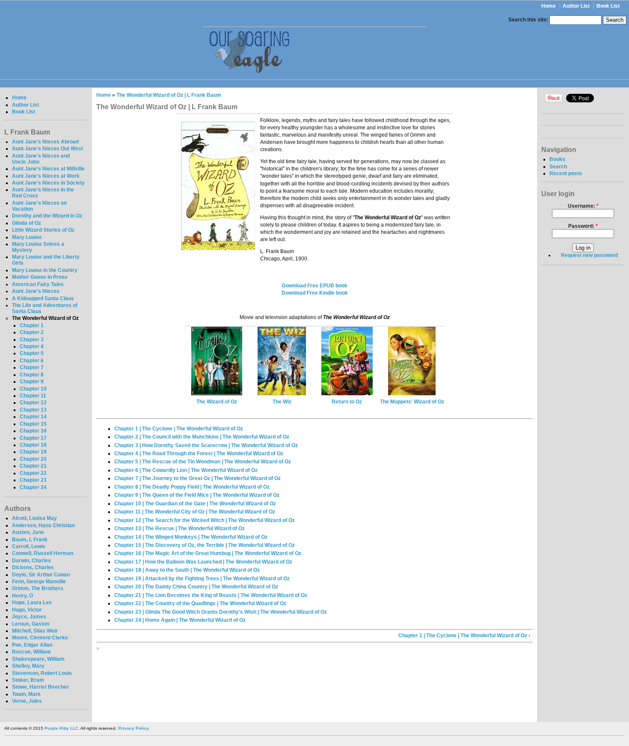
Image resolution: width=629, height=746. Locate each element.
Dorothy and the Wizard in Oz (47, 216)
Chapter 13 (33, 410)
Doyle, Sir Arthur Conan (41, 575)
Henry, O (22, 596)
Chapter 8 (32, 375)
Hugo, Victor (27, 610)
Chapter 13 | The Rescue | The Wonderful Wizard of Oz (179, 528)
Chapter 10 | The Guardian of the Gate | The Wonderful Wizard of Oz (195, 504)
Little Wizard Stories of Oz (43, 230)
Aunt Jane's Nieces (35, 291)
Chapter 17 (33, 438)
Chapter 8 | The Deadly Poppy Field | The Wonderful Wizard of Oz (192, 487)
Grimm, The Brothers (37, 588)
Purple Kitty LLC (61, 728)
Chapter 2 (32, 332)
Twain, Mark (26, 694)
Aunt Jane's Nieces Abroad (45, 142)
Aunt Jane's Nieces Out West (47, 149)
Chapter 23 (33, 480)
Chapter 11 (33, 396)
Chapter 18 (33, 445)
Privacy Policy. (134, 728)
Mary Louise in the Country (44, 270)
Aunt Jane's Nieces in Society (48, 183)
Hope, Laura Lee (32, 603)
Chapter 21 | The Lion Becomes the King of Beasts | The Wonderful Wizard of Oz (210, 595)
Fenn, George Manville (39, 582)
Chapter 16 (33, 431)
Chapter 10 (33, 389)
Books (557, 159)
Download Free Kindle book (315, 293)
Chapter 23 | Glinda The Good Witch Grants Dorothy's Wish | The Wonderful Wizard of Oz (220, 612)
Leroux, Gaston (30, 624)
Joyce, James (29, 617)
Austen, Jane (28, 532)
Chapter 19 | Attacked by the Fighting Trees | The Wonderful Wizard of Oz (202, 579)
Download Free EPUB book (314, 286)
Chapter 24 (33, 487)
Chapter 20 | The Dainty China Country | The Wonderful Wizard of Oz (196, 587)
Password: (583, 226)
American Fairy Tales (38, 284)
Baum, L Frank (29, 540)
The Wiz (282, 402)
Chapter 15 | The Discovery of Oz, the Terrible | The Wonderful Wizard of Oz (204, 545)
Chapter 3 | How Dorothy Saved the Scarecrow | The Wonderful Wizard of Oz (206, 445)
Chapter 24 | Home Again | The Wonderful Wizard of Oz (180, 620)
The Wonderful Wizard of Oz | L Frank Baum (168, 95)
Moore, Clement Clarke (40, 638)
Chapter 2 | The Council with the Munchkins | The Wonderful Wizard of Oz (201, 437)
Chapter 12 (33, 403)
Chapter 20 (33, 459)
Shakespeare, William (38, 659)
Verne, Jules (27, 701)
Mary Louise (27, 237)
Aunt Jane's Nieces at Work (46, 176)
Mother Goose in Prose (40, 277)
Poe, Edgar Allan (32, 645)
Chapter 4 (32, 346)
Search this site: (528, 20)
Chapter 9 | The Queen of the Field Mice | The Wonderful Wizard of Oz (196, 495)
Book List (608, 6)
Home (548, 6)
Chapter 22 (33, 473)
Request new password (589, 255)
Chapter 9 (32, 382)
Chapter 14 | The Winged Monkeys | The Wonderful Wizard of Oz (190, 537)
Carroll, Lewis (28, 546)
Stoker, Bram (28, 680)
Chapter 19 (33, 452)
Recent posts (565, 173)
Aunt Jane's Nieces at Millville (48, 169)
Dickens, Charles (33, 567)
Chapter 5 (32, 353)
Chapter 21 (33, 466)
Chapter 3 (32, 340)
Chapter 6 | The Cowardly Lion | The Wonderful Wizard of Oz (186, 470)
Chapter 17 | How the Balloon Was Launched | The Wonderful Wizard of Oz (203, 562)
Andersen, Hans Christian (43, 525)
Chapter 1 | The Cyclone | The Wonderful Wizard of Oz (178, 429)
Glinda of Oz (26, 223)
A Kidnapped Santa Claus (43, 298)
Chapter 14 (33, 417)
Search (558, 167)
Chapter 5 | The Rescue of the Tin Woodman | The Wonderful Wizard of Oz (202, 462)
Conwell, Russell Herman (42, 553)
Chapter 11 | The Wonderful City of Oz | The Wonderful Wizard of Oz (194, 512)
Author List (576, 6)
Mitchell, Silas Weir (35, 631)
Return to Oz (347, 402)
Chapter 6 (32, 361)
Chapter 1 (32, 325)
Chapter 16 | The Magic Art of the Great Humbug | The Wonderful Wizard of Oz (207, 553)
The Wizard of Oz (216, 402)
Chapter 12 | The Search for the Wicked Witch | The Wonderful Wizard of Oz (204, 520)
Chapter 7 (32, 367)
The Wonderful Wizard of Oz (45, 318)
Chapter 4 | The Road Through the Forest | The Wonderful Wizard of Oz (198, 454)
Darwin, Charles (31, 561)
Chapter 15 (33, 424)
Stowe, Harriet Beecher (40, 687)
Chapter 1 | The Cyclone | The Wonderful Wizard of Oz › (464, 636)
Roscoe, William (31, 652)
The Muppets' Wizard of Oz (412, 402)
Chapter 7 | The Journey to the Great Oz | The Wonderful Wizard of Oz (197, 478)
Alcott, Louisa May (34, 518)
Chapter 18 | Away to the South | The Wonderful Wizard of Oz (187, 570)
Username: (583, 206)
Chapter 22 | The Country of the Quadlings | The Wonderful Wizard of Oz (200, 603)
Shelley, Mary (28, 666)
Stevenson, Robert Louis (42, 673)
